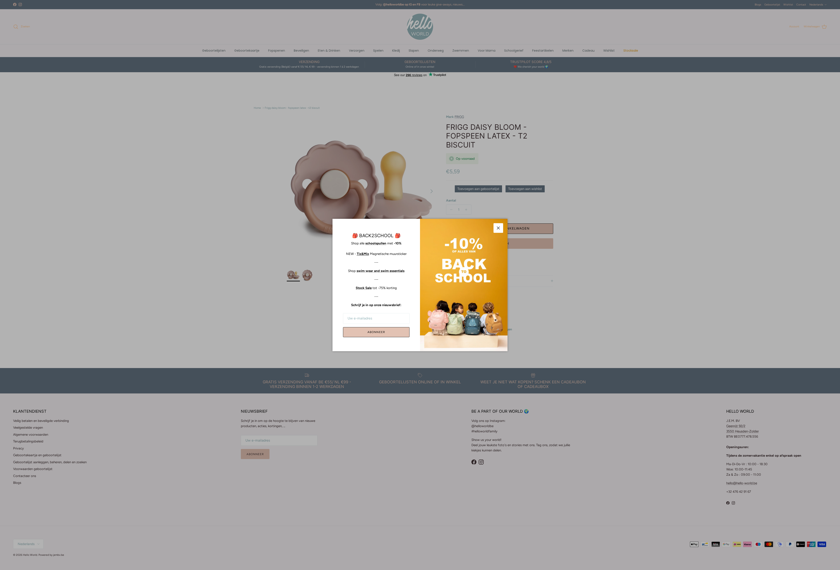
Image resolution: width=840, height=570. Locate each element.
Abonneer (376, 332)
